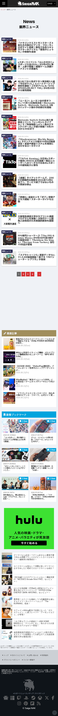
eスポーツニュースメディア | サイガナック (29, 693)
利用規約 (45, 655)
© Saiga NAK (29, 708)
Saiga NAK (29, 3)
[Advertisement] (29, 303)
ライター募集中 (29, 659)
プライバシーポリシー (12, 659)
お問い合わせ (33, 655)
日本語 (50, 4)
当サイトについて (18, 655)
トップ (6, 655)
